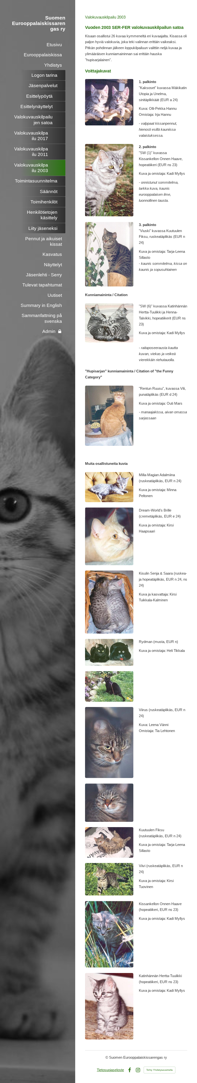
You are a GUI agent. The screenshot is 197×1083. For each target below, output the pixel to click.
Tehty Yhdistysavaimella (159, 1070)
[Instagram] (138, 1070)
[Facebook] (129, 1070)
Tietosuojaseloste (110, 1070)
